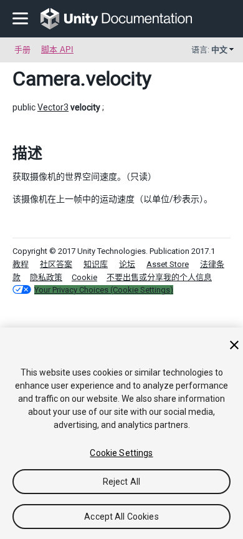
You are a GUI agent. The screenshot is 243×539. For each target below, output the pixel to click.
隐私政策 (46, 277)
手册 (22, 49)
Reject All (121, 482)
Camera (46, 78)
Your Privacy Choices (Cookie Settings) (103, 289)
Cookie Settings (121, 453)
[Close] (234, 345)
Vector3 (53, 107)
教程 (20, 264)
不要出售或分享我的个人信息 (159, 277)
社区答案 (56, 264)
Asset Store (167, 264)
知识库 (95, 264)
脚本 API (57, 49)
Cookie (84, 277)
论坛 (127, 264)
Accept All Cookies (121, 517)
